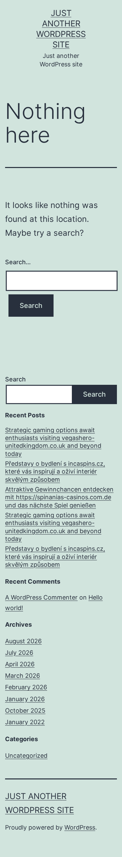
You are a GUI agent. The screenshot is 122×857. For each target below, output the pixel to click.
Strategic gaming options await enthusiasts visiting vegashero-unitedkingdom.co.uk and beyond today (53, 441)
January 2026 (25, 699)
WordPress (79, 827)
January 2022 (25, 722)
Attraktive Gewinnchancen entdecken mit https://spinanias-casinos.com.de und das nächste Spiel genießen (59, 497)
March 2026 (22, 675)
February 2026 (26, 687)
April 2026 (20, 664)
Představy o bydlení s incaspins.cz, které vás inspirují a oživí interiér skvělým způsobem (55, 471)
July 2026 (19, 652)
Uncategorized (26, 755)
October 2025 (25, 710)
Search (15, 379)
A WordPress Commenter (41, 597)
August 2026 (23, 641)
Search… (18, 262)
